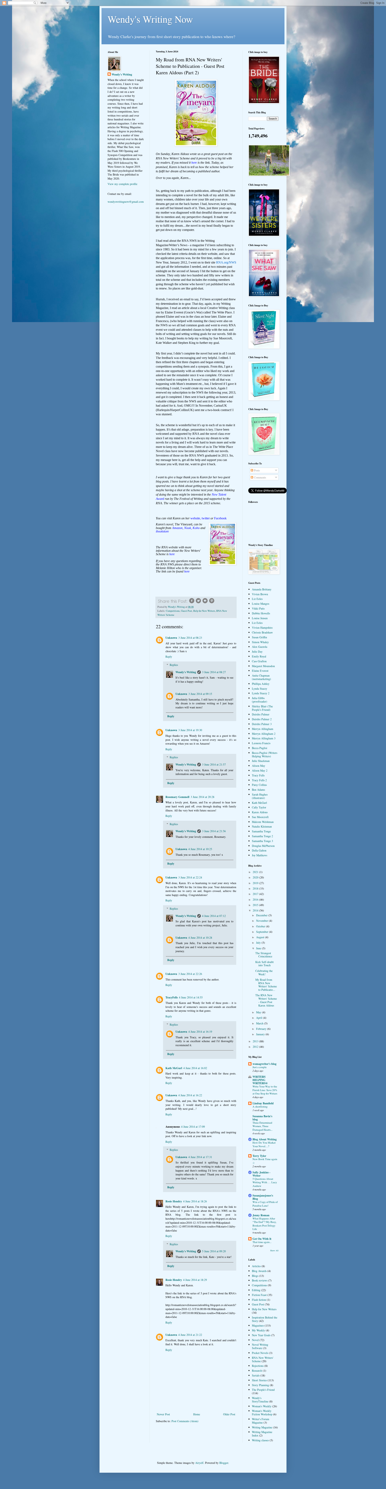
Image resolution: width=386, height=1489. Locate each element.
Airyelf (199, 1463)
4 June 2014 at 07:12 (214, 916)
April (259, 1018)
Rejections (258, 1366)
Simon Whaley (260, 642)
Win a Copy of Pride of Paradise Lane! (265, 1203)
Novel (255, 1340)
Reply (168, 656)
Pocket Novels (260, 1353)
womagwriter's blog (264, 1064)
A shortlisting (260, 1106)
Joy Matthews (259, 855)
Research (257, 1370)
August (260, 937)
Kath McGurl (173, 1068)
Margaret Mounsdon (263, 666)
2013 (256, 1041)
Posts (256, 470)
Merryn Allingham (262, 729)
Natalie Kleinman (262, 826)
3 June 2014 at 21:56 (214, 831)
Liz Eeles (257, 599)
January (261, 1034)
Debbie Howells (261, 613)
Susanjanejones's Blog (263, 1197)
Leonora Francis (261, 743)
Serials (256, 1375)
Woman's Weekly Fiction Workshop (262, 1412)
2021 (256, 872)
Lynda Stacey (259, 688)
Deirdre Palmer (260, 714)
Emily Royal (259, 656)
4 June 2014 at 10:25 (200, 849)
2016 (256, 899)
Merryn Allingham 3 (263, 738)
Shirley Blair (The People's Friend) (262, 708)
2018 (256, 888)
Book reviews (259, 1280)
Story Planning (260, 1385)
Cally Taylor (259, 807)
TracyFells (171, 997)
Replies (174, 665)
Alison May (258, 766)
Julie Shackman (261, 761)
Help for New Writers (204, 611)
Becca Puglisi (259, 748)
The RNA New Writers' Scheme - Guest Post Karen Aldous (266, 1000)
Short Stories (259, 1380)
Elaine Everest (260, 671)
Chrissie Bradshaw (262, 632)
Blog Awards (259, 1271)
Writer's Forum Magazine (260, 1420)
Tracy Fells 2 (259, 780)
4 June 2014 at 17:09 (193, 1126)
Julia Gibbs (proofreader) (259, 699)
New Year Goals (261, 1335)
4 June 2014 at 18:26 (195, 1201)
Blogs (255, 1276)
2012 (256, 1047)
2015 (256, 905)
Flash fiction (259, 1300)
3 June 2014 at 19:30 (190, 730)
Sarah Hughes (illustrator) (260, 796)
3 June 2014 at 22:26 (190, 974)
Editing (256, 1290)
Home (196, 1414)
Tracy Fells (258, 775)
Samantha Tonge (261, 831)
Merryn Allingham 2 (263, 734)
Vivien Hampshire (262, 627)
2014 (256, 910)
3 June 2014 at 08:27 (214, 672)
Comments (259, 477)
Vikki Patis (258, 608)
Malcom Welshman (263, 822)
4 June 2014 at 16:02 (195, 1068)
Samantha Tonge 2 (262, 836)
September (262, 932)
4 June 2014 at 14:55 (191, 997)
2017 (256, 894)
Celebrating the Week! (264, 972)
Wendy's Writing (186, 672)
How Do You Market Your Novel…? (264, 1144)
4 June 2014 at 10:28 (200, 937)
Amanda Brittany (261, 589)
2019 (256, 883)
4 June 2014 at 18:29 (195, 1280)
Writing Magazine (262, 1427)
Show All (274, 1250)
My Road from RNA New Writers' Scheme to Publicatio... (266, 985)
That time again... (262, 1242)
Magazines (258, 1325)
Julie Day (257, 651)
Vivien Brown (260, 594)
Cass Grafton (259, 661)
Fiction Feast (259, 1295)
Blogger (223, 1463)
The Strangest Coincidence (263, 954)
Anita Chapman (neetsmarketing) (261, 677)
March (260, 1023)
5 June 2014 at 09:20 (214, 1251)
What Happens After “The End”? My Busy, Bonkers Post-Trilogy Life (264, 1224)
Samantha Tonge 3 (262, 841)
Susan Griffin (259, 637)
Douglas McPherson (263, 846)
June (259, 948)
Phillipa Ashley (260, 684)
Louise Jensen (260, 618)
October (261, 926)
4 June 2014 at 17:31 (200, 1157)
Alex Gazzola (259, 647)
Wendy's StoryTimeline (260, 1399)
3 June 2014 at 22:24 (190, 877)
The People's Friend (263, 1390)
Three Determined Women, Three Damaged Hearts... (262, 1126)
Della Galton (259, 850)
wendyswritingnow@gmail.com (126, 202)
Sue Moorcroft (260, 817)
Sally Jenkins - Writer (261, 1174)
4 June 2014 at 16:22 (190, 1095)
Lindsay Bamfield (263, 1103)
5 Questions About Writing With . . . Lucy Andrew (265, 1182)
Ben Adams (258, 790)
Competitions (173, 611)
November (262, 921)
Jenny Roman (261, 1215)
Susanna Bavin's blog (262, 1117)
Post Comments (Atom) (184, 1421)
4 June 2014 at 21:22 (190, 1335)
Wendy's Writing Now (150, 18)
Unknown (171, 637)
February (261, 1029)
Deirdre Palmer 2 (262, 719)
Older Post (229, 1414)
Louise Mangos (260, 604)
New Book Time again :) (265, 1160)
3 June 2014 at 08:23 (190, 638)
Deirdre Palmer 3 (262, 724)
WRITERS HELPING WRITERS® (260, 1080)
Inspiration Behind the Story (264, 1319)
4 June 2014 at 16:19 (200, 1031)
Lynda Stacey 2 (260, 693)
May (259, 1012)
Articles (256, 1266)
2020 (256, 877)
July (259, 942)
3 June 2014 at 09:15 (200, 694)
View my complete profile (122, 184)
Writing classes (260, 1440)
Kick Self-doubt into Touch (264, 963)
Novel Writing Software (260, 1346)
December (262, 915)
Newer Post (163, 1414)
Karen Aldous (260, 812)
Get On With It (262, 1239)
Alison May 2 (259, 770)
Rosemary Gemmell (177, 797)
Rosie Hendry (173, 1201)
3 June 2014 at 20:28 (202, 797)
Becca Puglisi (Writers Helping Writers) (264, 754)
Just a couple (260, 1067)
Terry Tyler (259, 1156)
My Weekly (258, 1330)
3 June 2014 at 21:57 (214, 764)
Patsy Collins (259, 785)
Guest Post (186, 611)
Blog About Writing (265, 1139)
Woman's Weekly (261, 1406)
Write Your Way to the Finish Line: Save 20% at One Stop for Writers (265, 1090)
